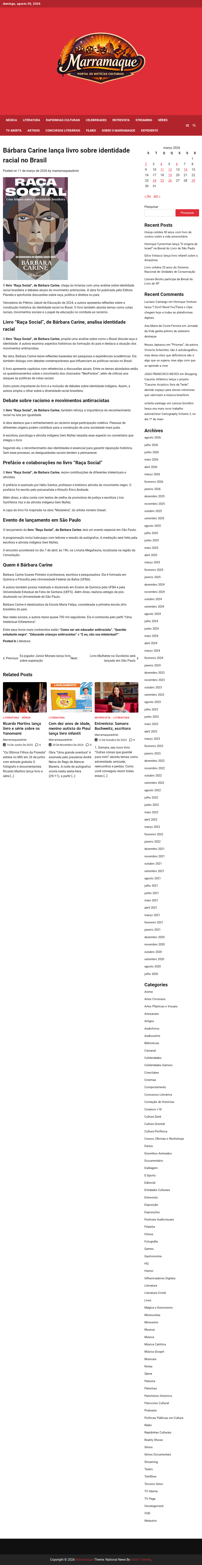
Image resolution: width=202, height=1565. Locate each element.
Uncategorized (153, 1506)
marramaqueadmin (65, 171)
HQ (146, 1263)
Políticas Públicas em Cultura (163, 1418)
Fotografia (151, 1241)
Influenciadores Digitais (160, 1278)
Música (11, 120)
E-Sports (150, 1175)
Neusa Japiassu (155, 344)
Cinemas (150, 1080)
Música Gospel (154, 1351)
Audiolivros (151, 1028)
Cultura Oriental (154, 1124)
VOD (147, 1513)
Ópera (148, 1373)
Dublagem (151, 1168)
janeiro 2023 (152, 753)
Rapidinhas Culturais (63, 120)
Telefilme (150, 1476)
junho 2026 (151, 452)
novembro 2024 (154, 592)
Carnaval (150, 1050)
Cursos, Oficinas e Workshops (164, 1138)
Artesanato (151, 1014)
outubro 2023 (153, 687)
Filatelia (149, 1227)
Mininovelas (152, 1315)
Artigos (33, 130)
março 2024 (152, 650)
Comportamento (155, 1087)
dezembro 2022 (154, 761)
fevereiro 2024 (153, 658)
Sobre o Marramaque (118, 130)
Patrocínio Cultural (156, 1403)
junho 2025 (151, 540)
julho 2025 (151, 533)
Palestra (149, 1381)
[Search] (194, 125)
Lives (147, 1300)
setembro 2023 (154, 694)
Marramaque (85, 1559)
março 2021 (152, 915)
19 (170, 175)
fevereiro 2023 (153, 746)
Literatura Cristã (155, 1293)
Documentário (153, 1160)
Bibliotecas (151, 1043)
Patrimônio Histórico (158, 1396)
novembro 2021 (154, 856)
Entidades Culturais (157, 1190)
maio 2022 (151, 812)
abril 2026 (150, 467)
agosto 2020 (152, 966)
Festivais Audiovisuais (159, 1219)
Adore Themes (141, 1559)
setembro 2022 (154, 783)
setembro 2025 (154, 518)
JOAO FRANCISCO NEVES (161, 374)
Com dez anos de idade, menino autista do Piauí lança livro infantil (70, 728)
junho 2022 (151, 805)
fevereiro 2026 (153, 482)
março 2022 (152, 827)
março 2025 (152, 562)
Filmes (91, 130)
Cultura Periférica (155, 1131)
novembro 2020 (154, 944)
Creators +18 (153, 1109)
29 (193, 180)
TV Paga (149, 1499)
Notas (148, 1366)
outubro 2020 (153, 952)
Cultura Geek (152, 1116)
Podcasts (150, 1410)
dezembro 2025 (154, 496)
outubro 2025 (153, 511)
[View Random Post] (187, 125)
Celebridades (96, 120)
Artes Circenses (155, 999)
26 (170, 180)
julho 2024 (151, 621)
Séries (162, 120)
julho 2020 (151, 974)
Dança (148, 1146)
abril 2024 (150, 643)
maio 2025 (151, 548)
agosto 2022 (152, 790)
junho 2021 (151, 893)
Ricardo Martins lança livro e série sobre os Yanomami (22, 728)
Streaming (144, 120)
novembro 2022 (154, 768)
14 (185, 169)
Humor (148, 1271)
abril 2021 (150, 907)
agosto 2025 (152, 526)
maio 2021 (151, 900)
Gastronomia (153, 1256)
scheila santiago (155, 403)
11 (162, 169)
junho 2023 (151, 716)
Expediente (149, 130)
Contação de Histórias (159, 1102)
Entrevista (121, 120)
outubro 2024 (153, 599)
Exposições (152, 1212)
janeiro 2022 (152, 841)
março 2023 (152, 739)
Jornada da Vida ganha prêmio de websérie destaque (171, 331)
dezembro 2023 (154, 672)
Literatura (31, 120)
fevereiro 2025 (153, 570)
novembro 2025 (154, 504)
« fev (147, 196)
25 (162, 180)
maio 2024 (151, 636)
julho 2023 (151, 709)
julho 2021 (151, 885)
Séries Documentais (157, 1454)
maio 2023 (151, 724)
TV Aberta (14, 130)
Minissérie (151, 1322)
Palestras (150, 1388)
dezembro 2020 (154, 937)
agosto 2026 (152, 437)
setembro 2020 (154, 959)
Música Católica (155, 1344)
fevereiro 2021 (153, 922)
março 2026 (152, 474)
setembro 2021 (154, 871)
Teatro (148, 1469)
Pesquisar (151, 207)
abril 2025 (150, 555)
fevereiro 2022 (153, 834)
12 (170, 169)
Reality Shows (153, 1440)
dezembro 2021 (154, 849)
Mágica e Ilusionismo (158, 1307)
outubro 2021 (153, 863)
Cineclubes (151, 1072)
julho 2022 (151, 797)
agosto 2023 (152, 702)
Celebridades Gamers (158, 1065)
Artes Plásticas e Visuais (161, 1006)
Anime (148, 992)
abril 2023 (150, 731)
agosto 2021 (152, 878)
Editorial (149, 1183)
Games (149, 1249)
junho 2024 (151, 628)
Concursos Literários (63, 130)
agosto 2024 (152, 614)
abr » (156, 196)
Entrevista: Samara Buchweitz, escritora (113, 726)
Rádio (148, 1425)
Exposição (151, 1205)
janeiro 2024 (152, 665)
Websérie (150, 1521)
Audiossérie (152, 1036)
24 (154, 180)
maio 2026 (151, 459)
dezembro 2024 (154, 584)
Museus (149, 1329)
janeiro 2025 (152, 577)
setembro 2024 (154, 606)
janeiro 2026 (152, 489)
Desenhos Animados (158, 1153)
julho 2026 (151, 445)
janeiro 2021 (152, 929)
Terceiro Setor (153, 1484)
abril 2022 (150, 819)
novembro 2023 (154, 680)
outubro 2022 (153, 775)
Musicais (150, 1359)
